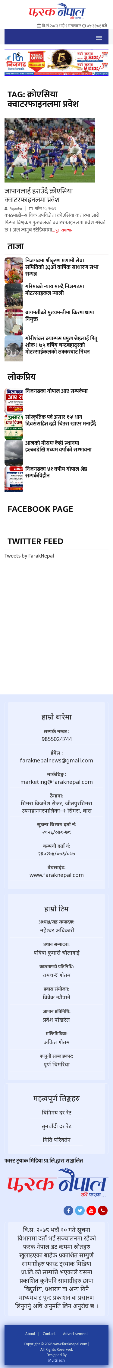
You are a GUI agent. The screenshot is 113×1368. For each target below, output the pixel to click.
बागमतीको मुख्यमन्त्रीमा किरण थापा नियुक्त (59, 316)
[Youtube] (91, 1212)
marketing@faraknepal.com (56, 781)
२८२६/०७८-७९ (56, 832)
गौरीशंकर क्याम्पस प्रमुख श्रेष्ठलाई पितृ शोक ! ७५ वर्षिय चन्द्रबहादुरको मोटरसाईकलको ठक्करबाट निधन (61, 345)
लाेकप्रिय (22, 377)
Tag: (43, 99)
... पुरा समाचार (62, 230)
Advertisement (75, 1334)
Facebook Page (40, 509)
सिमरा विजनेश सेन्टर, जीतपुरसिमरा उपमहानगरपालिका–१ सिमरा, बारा (56, 807)
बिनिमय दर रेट (56, 1112)
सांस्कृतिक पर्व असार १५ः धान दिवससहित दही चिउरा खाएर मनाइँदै (60, 421)
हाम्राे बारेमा (57, 717)
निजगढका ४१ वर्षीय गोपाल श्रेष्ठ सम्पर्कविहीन (56, 472)
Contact (49, 1334)
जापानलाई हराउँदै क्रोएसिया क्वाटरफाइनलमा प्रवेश (39, 195)
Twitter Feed (36, 541)
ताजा (16, 246)
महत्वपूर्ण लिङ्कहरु (56, 1098)
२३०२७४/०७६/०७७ (56, 853)
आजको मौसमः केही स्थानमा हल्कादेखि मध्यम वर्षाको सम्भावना (58, 446)
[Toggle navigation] (98, 36)
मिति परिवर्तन (57, 1139)
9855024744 (57, 738)
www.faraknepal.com (57, 874)
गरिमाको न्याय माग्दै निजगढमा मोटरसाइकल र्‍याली (54, 290)
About (30, 1334)
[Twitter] (80, 1212)
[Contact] (103, 1212)
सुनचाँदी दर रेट (56, 1126)
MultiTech (56, 1360)
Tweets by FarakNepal (29, 556)
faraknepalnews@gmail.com (56, 760)
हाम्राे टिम (56, 909)
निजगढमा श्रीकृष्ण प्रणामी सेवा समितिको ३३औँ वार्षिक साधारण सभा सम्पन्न (62, 267)
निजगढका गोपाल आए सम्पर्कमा (56, 391)
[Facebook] (68, 1212)
